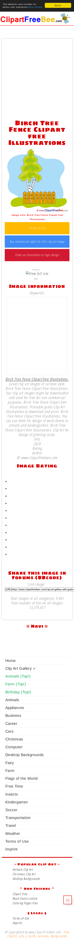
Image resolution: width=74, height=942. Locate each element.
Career (11, 723)
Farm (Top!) (15, 684)
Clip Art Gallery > (20, 668)
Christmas (14, 739)
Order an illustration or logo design (37, 255)
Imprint (11, 849)
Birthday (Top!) (18, 692)
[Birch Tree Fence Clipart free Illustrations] (37, 210)
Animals (12, 700)
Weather (12, 833)
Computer (14, 747)
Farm (10, 771)
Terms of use (37, 228)
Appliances (14, 708)
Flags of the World (21, 778)
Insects (11, 794)
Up (67, 900)
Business (13, 715)
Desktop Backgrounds (24, 755)
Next (36, 278)
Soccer (11, 810)
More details (35, 7)
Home (10, 661)
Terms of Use (17, 841)
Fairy (9, 763)
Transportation (18, 818)
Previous (35, 269)
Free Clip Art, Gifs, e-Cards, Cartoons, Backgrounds (38, 934)
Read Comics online (25, 898)
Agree (58, 5)
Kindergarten (16, 802)
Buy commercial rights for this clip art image (37, 241)
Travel (10, 825)
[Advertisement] (37, 78)
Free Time (14, 786)
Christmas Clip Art (24, 874)
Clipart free (20, 894)
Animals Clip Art (23, 869)
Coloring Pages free (25, 903)
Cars (9, 731)
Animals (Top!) (18, 676)
